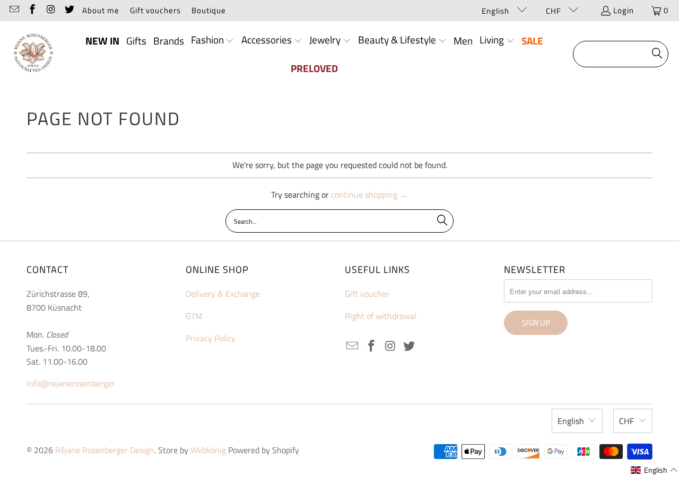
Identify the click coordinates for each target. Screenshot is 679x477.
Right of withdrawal (380, 316)
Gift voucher (367, 293)
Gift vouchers (155, 10)
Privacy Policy (211, 338)
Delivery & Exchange (223, 293)
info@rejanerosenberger (71, 383)
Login (623, 10)
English (496, 11)
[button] (212, 40)
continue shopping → (369, 194)
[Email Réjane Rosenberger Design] (13, 10)
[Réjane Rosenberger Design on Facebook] (32, 10)
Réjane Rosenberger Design (104, 450)
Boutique (208, 10)
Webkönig (208, 450)
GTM (194, 316)
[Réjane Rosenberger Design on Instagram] (50, 10)
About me (100, 10)
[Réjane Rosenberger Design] (33, 54)
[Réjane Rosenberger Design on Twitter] (68, 10)
